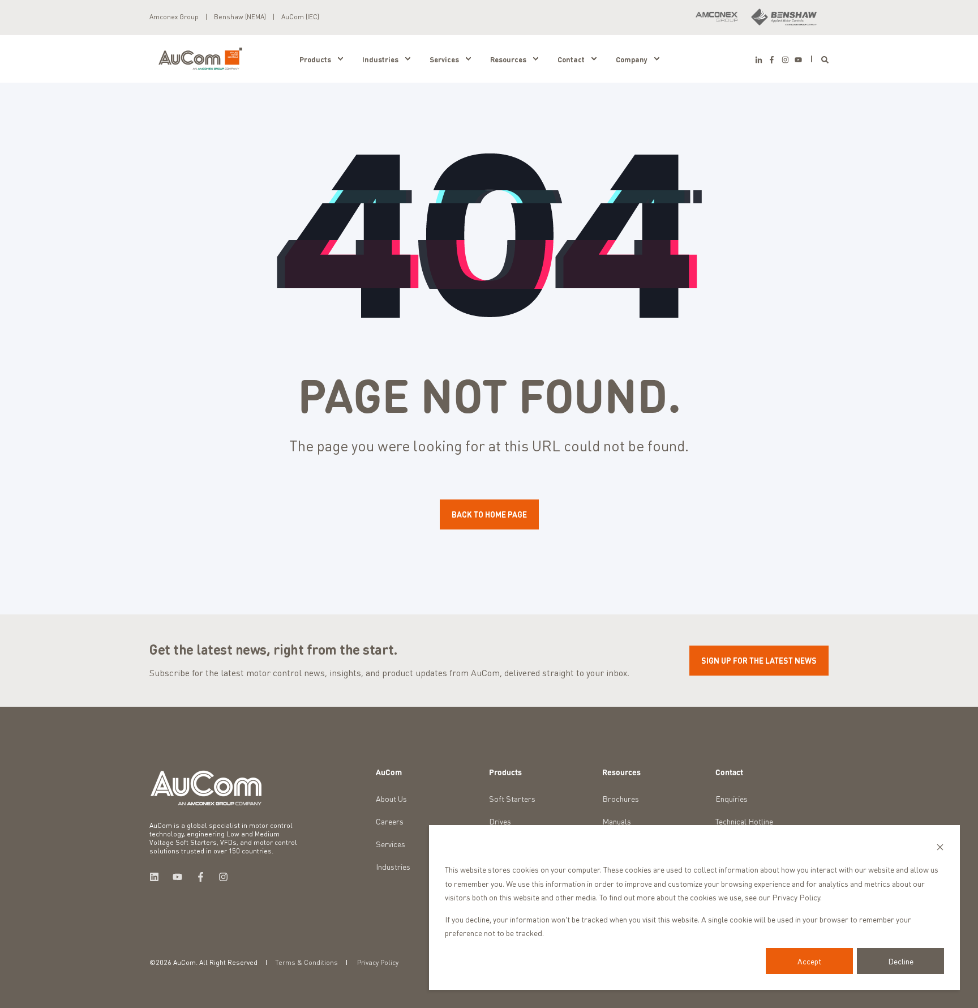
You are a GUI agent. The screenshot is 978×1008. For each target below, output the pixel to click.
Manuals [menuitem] (616, 821)
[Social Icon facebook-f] (771, 59)
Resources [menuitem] (508, 58)
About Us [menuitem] (391, 798)
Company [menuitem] (631, 58)
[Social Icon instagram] (784, 59)
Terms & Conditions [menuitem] (306, 962)
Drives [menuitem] (500, 821)
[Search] (825, 58)
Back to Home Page (489, 514)
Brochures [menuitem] (620, 798)
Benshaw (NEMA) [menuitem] (240, 17)
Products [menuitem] (315, 58)
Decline (900, 961)
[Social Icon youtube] (797, 59)
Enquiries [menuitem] (731, 798)
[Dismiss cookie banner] (940, 848)
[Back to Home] (200, 57)
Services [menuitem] (444, 58)
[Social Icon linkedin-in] (760, 59)
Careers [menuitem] (390, 821)
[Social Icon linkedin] (157, 877)
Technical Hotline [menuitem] (744, 821)
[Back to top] (23, 985)
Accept (809, 961)
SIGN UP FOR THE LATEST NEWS (759, 660)
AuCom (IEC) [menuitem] (300, 17)
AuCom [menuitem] (389, 772)
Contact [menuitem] (571, 58)
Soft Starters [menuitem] (512, 798)
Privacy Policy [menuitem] (377, 962)
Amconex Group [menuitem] (174, 17)
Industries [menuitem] (380, 58)
